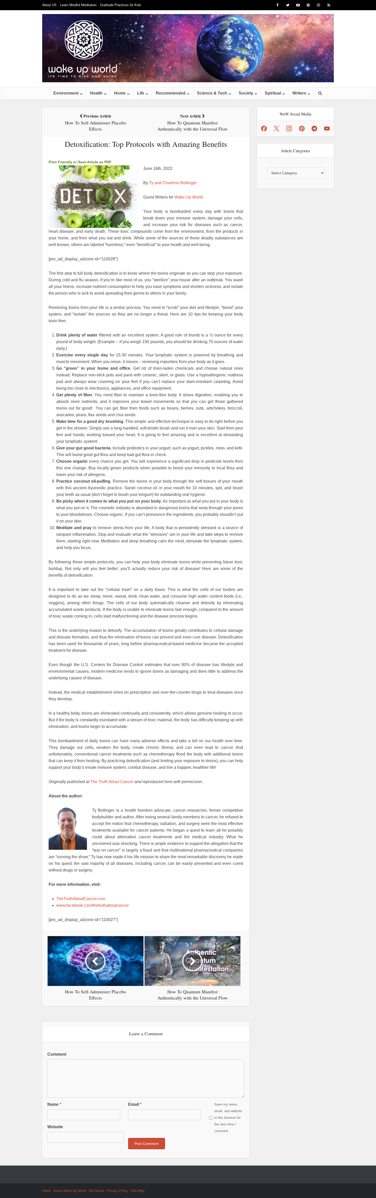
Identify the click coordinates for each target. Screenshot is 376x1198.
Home (120, 93)
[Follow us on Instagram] (289, 128)
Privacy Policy (117, 1191)
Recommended (170, 93)
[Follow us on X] (276, 128)
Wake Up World (188, 197)
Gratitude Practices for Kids (120, 5)
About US (49, 5)
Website (55, 1127)
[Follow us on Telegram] (314, 128)
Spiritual (273, 93)
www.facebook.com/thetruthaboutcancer (92, 905)
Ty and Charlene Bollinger (173, 183)
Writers (299, 93)
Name (54, 1104)
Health (96, 93)
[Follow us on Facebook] (264, 128)
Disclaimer (96, 1191)
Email (134, 1104)
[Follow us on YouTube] (327, 128)
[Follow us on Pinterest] (302, 128)
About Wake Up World (69, 1191)
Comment (56, 1054)
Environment (66, 93)
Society (246, 93)
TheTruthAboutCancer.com (80, 899)
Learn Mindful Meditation (78, 5)
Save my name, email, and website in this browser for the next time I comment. (228, 1117)
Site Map (137, 1191)
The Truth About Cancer (112, 782)
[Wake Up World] (188, 48)
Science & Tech (212, 93)
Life (140, 93)
